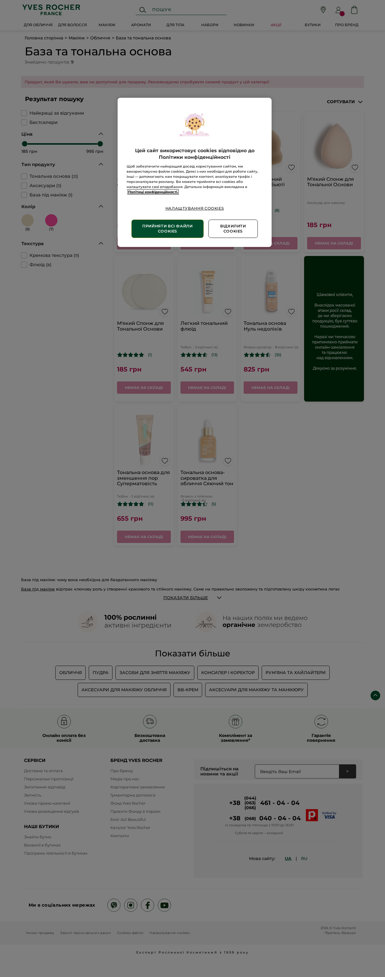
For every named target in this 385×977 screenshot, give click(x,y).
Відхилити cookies (233, 229)
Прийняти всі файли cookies (167, 229)
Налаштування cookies (194, 208)
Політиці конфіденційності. (153, 192)
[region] (195, 172)
